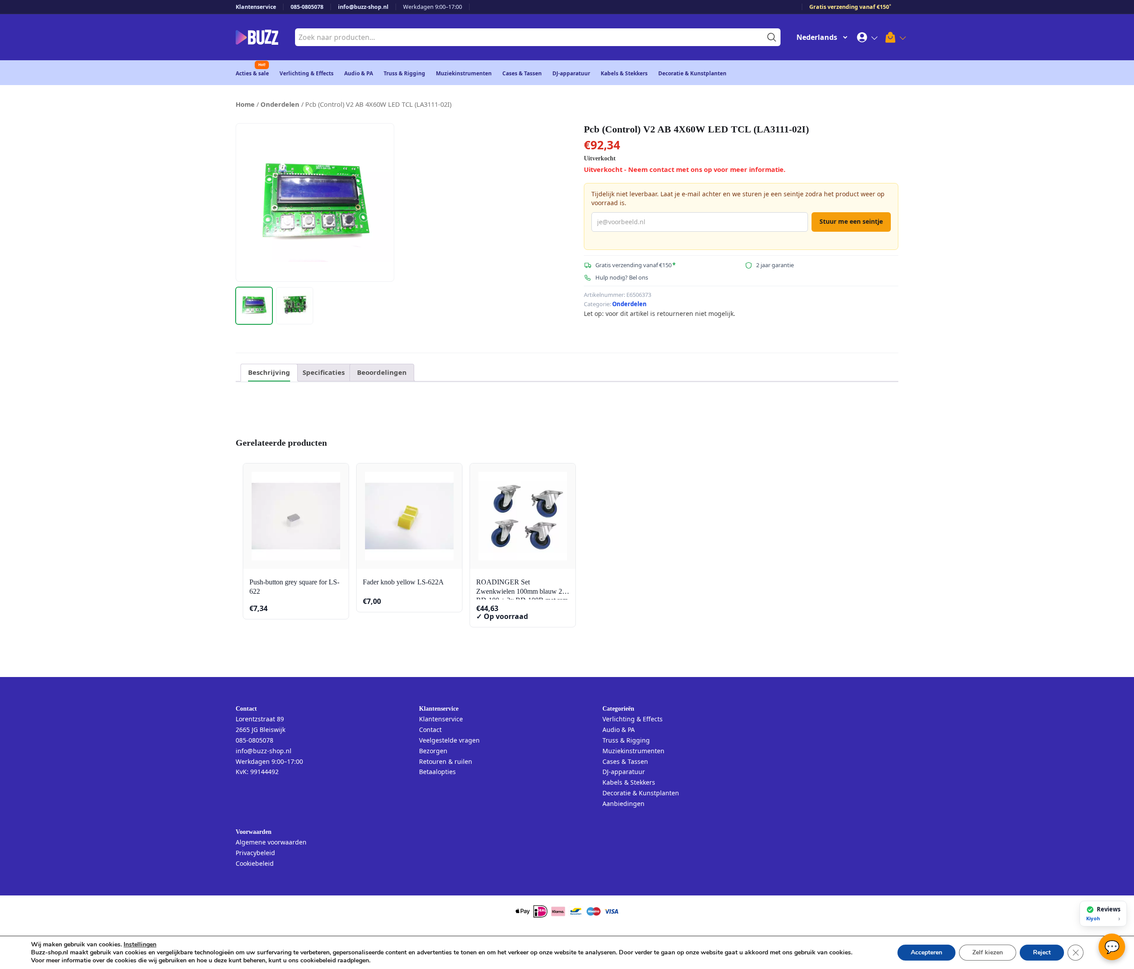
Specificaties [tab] (324, 372)
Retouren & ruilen (445, 761)
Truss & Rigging (404, 73)
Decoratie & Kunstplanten (692, 73)
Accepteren (926, 952)
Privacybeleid (255, 852)
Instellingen (140, 945)
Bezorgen (433, 751)
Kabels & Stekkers (624, 73)
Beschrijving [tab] (269, 372)
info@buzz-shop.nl (363, 7)
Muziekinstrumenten (464, 73)
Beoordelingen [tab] (382, 372)
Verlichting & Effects (307, 73)
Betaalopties (437, 771)
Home (245, 104)
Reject (1042, 952)
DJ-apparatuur (571, 73)
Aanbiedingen (623, 803)
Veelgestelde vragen (449, 740)
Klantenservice (256, 7)
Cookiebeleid (255, 863)
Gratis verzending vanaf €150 (850, 7)
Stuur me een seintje (851, 221)
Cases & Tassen (522, 73)
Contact (430, 729)
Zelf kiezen (987, 952)
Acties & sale (252, 73)
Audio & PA (358, 73)
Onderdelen (279, 104)
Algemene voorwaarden (271, 842)
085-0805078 (307, 7)
